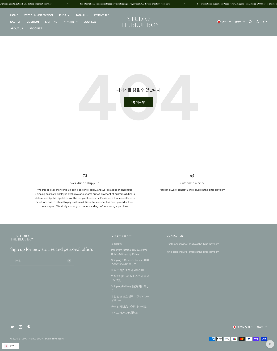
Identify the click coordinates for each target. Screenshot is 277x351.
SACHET (15, 21)
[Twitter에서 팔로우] (12, 327)
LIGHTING (51, 21)
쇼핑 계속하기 (138, 102)
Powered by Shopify (54, 338)
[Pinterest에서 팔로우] (29, 327)
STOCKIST (35, 28)
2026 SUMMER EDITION (38, 15)
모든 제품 (69, 21)
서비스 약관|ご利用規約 (124, 312)
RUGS (62, 15)
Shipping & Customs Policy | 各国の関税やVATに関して (130, 262)
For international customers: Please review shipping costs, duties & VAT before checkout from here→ (123, 4)
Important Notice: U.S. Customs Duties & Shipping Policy (129, 252)
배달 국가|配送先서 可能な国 (127, 270)
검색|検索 (116, 243)
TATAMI (80, 15)
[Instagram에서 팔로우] (20, 327)
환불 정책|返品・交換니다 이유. (129, 306)
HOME (14, 15)
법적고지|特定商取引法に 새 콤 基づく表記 (130, 278)
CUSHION (33, 21)
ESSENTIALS (101, 15)
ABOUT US (16, 28)
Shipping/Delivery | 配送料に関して (130, 288)
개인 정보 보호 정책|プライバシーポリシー (130, 298)
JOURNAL (90, 21)
